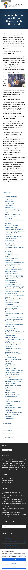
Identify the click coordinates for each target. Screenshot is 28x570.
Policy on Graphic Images (11, 258)
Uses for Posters (9, 203)
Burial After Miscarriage (11, 352)
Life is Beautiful (9, 200)
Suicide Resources (10, 366)
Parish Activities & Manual (12, 374)
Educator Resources (10, 280)
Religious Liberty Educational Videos (14, 262)
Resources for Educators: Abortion (14, 286)
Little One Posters (10, 400)
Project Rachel (9, 205)
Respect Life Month (10, 266)
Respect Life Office (10, 216)
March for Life (9, 253)
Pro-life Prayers (9, 260)
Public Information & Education (13, 379)
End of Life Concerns (10, 357)
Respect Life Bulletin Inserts (12, 264)
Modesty (7, 256)
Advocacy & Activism (10, 368)
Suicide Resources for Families (13, 381)
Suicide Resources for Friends (13, 407)
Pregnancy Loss (9, 416)
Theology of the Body (11, 271)
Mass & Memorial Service (11, 255)
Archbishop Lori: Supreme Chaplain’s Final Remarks (14, 541)
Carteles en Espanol (10, 398)
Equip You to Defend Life (11, 225)
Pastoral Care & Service (11, 376)
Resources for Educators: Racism (14, 319)
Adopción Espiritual (10, 409)
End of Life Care (9, 240)
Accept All (14, 559)
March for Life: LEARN (11, 196)
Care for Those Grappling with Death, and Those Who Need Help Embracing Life (15, 232)
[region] (14, 559)
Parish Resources (9, 405)
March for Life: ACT (10, 201)
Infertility (7, 390)
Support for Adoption (10, 383)
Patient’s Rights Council (11, 66)
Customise (14, 563)
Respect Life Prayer (10, 330)
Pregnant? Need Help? (11, 365)
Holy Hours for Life (10, 245)
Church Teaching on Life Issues (13, 236)
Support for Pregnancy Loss (12, 214)
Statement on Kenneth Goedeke (11, 545)
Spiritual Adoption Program (12, 414)
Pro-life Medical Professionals (13, 343)
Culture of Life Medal (10, 238)
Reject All (14, 567)
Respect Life (7, 192)
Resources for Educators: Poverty (14, 317)
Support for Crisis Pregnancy (12, 389)
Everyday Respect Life (11, 282)
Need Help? (8, 223)
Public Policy (8, 218)
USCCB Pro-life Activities (11, 273)
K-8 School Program (10, 411)
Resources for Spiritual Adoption (13, 412)
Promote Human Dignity (11, 227)
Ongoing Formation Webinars (13, 267)
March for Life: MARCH (11, 198)
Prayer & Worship (10, 378)
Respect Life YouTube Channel (13, 269)
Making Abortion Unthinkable (13, 284)
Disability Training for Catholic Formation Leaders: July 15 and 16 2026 (14, 210)
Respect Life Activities (11, 328)
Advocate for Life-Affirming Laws (14, 229)
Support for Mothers (10, 392)
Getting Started (9, 207)
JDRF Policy (8, 251)
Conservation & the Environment (14, 275)
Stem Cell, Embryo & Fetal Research (14, 332)
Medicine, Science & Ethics (12, 337)
